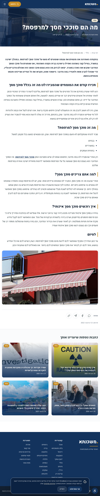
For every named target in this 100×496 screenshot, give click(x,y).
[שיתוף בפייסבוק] (82, 316)
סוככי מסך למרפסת (24, 157)
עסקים (44, 470)
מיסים (60, 466)
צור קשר (27, 448)
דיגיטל (60, 452)
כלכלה (45, 459)
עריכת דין (59, 473)
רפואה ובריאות (57, 477)
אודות (28, 444)
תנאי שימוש (25, 455)
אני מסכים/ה (75, 489)
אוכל (61, 444)
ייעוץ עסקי (59, 459)
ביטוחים (44, 444)
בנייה (45, 448)
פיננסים (44, 473)
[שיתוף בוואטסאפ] (89, 316)
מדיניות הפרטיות (49, 483)
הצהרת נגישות (25, 459)
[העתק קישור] (69, 316)
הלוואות (44, 452)
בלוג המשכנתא (57, 448)
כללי (94, 20)
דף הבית (95, 53)
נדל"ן (61, 470)
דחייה (62, 489)
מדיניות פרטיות (24, 452)
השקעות (59, 455)
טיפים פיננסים (42, 455)
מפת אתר (26, 463)
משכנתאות (43, 466)
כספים (45, 463)
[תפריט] (4, 4)
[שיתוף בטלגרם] (76, 316)
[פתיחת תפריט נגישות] (95, 491)
